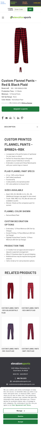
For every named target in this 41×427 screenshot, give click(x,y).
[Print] (10, 117)
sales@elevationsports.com (22, 381)
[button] (3, 17)
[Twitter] (14, 117)
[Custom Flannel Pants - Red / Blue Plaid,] (10, 331)
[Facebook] (3, 117)
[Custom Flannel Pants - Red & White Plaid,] (30, 290)
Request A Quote (21, 109)
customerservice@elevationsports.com (22, 384)
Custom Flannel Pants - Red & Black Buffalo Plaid (10, 310)
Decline (20, 416)
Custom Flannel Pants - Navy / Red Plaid (30, 350)
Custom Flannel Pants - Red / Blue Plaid (10, 350)
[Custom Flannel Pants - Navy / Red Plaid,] (30, 331)
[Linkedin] (18, 117)
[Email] (6, 117)
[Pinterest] (22, 117)
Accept (20, 422)
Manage (19, 411)
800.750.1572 (21, 378)
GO (30, 9)
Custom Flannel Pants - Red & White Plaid (30, 309)
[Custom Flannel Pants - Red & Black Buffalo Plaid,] (10, 290)
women (8, 205)
